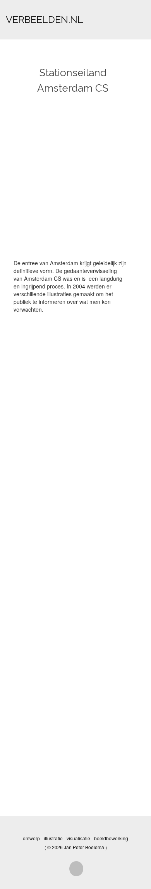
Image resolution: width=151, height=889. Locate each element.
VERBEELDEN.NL (44, 19)
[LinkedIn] (76, 868)
